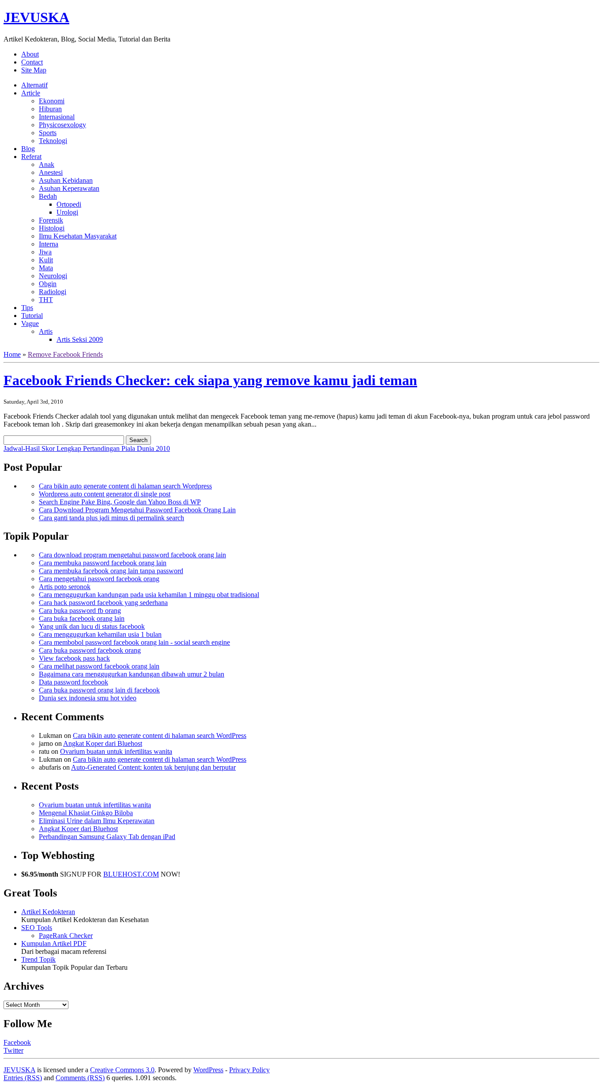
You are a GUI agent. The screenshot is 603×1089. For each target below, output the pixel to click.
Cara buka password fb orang (80, 610)
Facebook (17, 1042)
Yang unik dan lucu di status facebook (92, 626)
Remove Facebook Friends (65, 354)
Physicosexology (62, 125)
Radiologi (52, 291)
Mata (46, 268)
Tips (27, 307)
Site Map (33, 70)
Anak (46, 164)
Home (12, 354)
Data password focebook (73, 682)
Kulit (46, 260)
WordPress (208, 1070)
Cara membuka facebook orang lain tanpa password (111, 571)
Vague (30, 323)
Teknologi (53, 140)
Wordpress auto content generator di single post (104, 494)
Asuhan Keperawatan (69, 188)
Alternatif (34, 85)
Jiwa (45, 252)
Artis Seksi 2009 (80, 339)
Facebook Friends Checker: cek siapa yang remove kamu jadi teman (210, 380)
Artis (46, 331)
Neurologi (53, 276)
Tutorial (32, 315)
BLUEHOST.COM (131, 874)
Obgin (48, 283)
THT (46, 299)
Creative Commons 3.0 (122, 1070)
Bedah (48, 196)
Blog (28, 148)
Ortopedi (69, 204)
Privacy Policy (249, 1070)
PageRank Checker (66, 935)
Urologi (67, 212)
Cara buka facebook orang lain (81, 618)
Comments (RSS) (80, 1077)
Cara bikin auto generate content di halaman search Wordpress (125, 486)
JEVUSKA (36, 17)
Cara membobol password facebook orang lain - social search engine (134, 642)
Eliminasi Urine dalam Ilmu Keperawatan (97, 820)
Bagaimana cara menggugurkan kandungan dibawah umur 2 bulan (131, 674)
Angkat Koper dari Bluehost (102, 743)
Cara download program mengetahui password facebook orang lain (132, 555)
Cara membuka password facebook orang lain (102, 563)
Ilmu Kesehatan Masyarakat (78, 236)
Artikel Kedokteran (48, 911)
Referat (31, 156)
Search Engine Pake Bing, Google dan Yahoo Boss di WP (120, 502)
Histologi (51, 228)
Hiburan (50, 109)
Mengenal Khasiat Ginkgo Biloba (86, 813)
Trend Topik (38, 959)
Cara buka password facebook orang (90, 650)
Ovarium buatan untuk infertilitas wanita (116, 751)
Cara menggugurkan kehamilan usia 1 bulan (100, 634)
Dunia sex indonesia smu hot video (87, 698)
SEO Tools (36, 927)
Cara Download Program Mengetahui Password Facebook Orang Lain (137, 510)
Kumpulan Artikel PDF (54, 943)
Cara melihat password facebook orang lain (99, 666)
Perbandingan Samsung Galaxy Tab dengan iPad (107, 836)
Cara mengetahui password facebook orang (99, 578)
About (30, 54)
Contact (32, 62)
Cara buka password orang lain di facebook (99, 690)
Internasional (57, 117)
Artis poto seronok (64, 586)
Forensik (51, 220)
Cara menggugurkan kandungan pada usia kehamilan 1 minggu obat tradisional (149, 594)
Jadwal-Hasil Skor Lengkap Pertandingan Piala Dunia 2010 (87, 448)
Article (30, 93)
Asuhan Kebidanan (66, 180)
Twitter (13, 1050)
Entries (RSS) (23, 1077)
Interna (48, 244)
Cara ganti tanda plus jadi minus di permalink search (111, 518)
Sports (48, 132)
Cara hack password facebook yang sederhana (103, 602)
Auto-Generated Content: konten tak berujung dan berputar (153, 767)
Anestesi (51, 172)
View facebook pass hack (74, 658)
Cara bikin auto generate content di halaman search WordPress (159, 735)
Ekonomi (51, 101)
